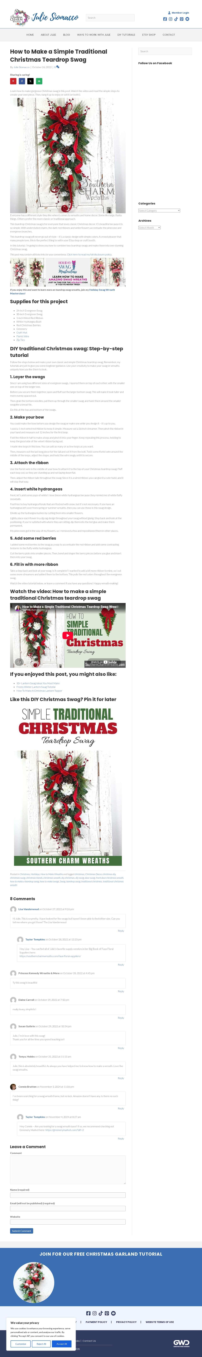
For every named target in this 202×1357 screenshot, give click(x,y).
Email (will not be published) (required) (32, 1203)
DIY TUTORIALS (126, 35)
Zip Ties (20, 339)
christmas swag (17, 877)
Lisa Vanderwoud (28, 909)
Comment (16, 1152)
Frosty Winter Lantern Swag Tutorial (35, 686)
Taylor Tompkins (35, 939)
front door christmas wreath (109, 877)
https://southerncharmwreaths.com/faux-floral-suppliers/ (50, 956)
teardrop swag (73, 881)
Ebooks (75, 1340)
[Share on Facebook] (22, 81)
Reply (121, 930)
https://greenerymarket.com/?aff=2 (64, 1129)
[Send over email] (39, 81)
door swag (90, 877)
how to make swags (49, 881)
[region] (41, 1334)
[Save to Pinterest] (13, 81)
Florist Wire (22, 336)
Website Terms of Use (160, 1322)
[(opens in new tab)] (181, 1343)
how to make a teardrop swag (24, 881)
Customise (20, 1343)
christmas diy (109, 874)
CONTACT (169, 35)
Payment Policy (96, 1322)
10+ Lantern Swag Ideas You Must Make (38, 683)
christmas (79, 874)
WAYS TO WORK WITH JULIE (94, 35)
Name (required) (19, 1189)
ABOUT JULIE (48, 35)
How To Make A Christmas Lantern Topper (39, 690)
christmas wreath (51, 877)
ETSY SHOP (149, 35)
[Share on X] (30, 81)
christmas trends (34, 877)
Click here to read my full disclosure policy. (89, 254)
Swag (62, 881)
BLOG (66, 35)
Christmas (25, 874)
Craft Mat (21, 332)
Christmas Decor (93, 874)
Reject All (41, 1343)
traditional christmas (91, 881)
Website (15, 1216)
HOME (30, 35)
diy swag (79, 877)
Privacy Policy (126, 1322)
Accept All (62, 1343)
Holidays (35, 874)
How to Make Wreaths (52, 874)
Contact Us (89, 1340)
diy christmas (67, 877)
